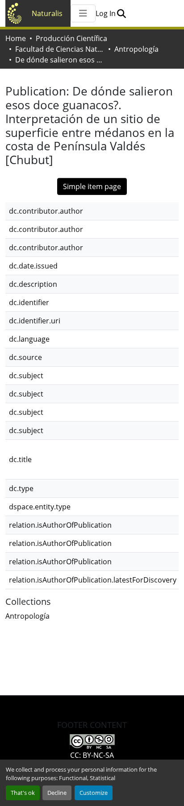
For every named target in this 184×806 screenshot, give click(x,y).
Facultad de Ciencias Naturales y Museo (60, 49)
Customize (93, 793)
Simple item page (92, 186)
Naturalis (47, 13)
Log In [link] (106, 13)
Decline (57, 793)
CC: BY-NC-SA (92, 755)
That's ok (23, 793)
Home (15, 38)
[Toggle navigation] (83, 13)
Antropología (136, 49)
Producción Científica (71, 38)
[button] (121, 13)
